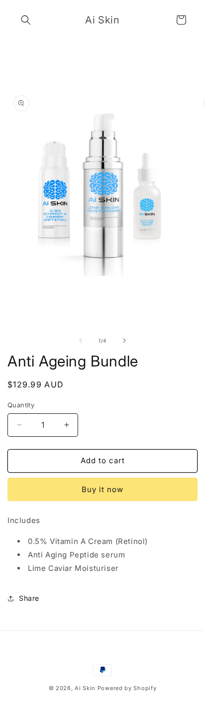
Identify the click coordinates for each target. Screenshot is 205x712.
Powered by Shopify (127, 688)
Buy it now (102, 489)
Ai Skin (85, 688)
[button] (26, 20)
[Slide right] (124, 341)
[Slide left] (81, 341)
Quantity (20, 405)
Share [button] (29, 598)
